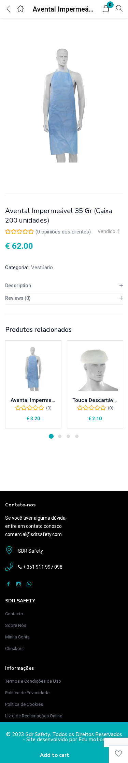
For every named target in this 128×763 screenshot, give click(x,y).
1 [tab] (51, 436)
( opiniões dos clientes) (63, 232)
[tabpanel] (33, 384)
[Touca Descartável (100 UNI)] (95, 368)
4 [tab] (77, 436)
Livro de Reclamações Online (33, 715)
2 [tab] (59, 436)
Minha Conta (17, 636)
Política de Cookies (24, 704)
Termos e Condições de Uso (33, 681)
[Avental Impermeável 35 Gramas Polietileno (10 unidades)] (33, 368)
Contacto (14, 613)
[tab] (64, 285)
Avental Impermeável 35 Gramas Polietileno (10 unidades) (33, 400)
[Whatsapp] (29, 584)
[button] (106, 9)
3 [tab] (68, 436)
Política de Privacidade (27, 692)
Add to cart (54, 755)
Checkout (14, 648)
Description (18, 285)
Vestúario (42, 267)
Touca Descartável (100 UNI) (95, 400)
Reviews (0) (18, 298)
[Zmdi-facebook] (8, 584)
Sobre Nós (15, 625)
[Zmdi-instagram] (18, 584)
